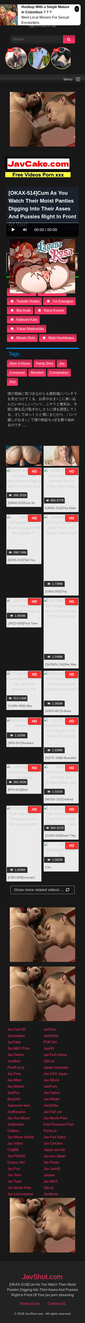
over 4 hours (19, 363)
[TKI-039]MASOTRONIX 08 (60, 870)
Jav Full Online (55, 1055)
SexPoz (13, 1093)
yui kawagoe (62, 301)
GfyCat (49, 1061)
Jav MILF (51, 1181)
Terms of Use (30, 1304)
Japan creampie (56, 1067)
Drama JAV (16, 1162)
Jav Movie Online (20, 1137)
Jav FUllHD (16, 1156)
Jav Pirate (51, 1162)
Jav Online (15, 1055)
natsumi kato (26, 319)
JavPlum (50, 1086)
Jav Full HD (16, 1029)
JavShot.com (42, 1277)
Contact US (57, 1304)
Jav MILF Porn (18, 1048)
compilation (59, 372)
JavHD (49, 1048)
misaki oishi (25, 338)
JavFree (50, 1029)
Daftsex (13, 1131)
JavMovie (51, 1194)
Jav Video (15, 1143)
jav (62, 363)
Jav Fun (13, 1169)
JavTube (14, 1042)
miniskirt (37, 372)
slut (12, 382)
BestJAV (14, 1099)
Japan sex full (54, 1150)
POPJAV (50, 1042)
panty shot (44, 363)
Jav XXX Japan (56, 1074)
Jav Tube (14, 1181)
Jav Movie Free (19, 1188)
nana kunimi (53, 310)
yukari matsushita (29, 329)
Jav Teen (14, 1175)
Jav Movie (51, 1080)
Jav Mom (14, 1080)
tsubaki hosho (27, 301)
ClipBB (13, 1150)
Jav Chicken (53, 1143)
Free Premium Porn (59, 1124)
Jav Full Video (55, 1137)
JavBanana (16, 1112)
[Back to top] (70, 1310)
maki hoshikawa (61, 338)
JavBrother (15, 1124)
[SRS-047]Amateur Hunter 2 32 (21, 745)
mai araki (23, 310)
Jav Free (14, 1074)
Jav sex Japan (55, 1156)
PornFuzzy (15, 1067)
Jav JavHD (52, 1169)
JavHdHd (51, 1036)
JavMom (13, 1061)
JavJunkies (16, 1036)
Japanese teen (18, 1105)
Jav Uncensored (20, 1194)
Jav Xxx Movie (18, 1118)
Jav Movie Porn (56, 1118)
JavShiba (51, 1105)
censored (17, 372)
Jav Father (52, 1093)
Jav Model (52, 1099)
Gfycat (48, 1188)
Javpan (49, 1175)
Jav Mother (15, 1086)
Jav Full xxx (53, 1112)
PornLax (50, 1131)
